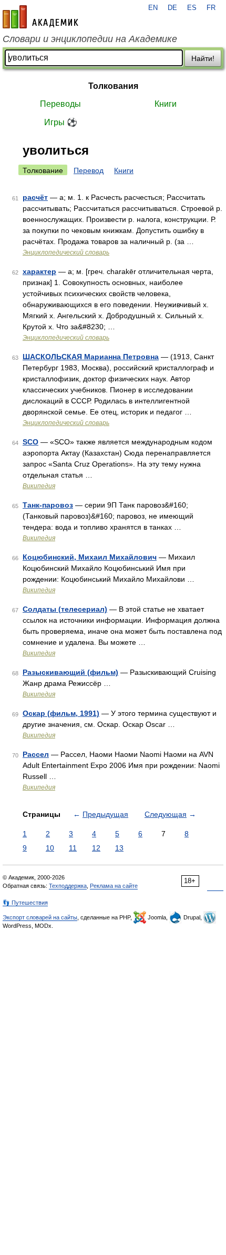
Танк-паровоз (48, 505)
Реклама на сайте (114, 886)
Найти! (202, 58)
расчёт (35, 197)
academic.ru (40, 16)
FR (211, 8)
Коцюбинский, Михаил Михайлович (90, 557)
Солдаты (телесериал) (65, 609)
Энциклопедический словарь (66, 252)
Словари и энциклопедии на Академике (90, 39)
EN (153, 8)
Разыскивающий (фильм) (70, 672)
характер (39, 271)
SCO (30, 442)
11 (73, 848)
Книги (166, 103)
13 (119, 848)
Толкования (113, 86)
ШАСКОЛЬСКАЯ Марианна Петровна (91, 356)
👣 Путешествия (25, 902)
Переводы (60, 103)
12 (96, 848)
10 (50, 848)
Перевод (89, 170)
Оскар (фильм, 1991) (61, 713)
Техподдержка (68, 886)
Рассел (36, 754)
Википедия (39, 486)
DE (172, 8)
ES (192, 8)
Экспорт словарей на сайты (40, 917)
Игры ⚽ (60, 122)
